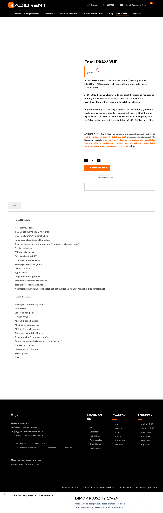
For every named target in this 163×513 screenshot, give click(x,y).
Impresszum (96, 448)
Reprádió (145, 440)
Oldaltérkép (96, 444)
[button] (151, 5)
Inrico (118, 436)
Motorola (119, 444)
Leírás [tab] (14, 205)
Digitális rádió (147, 428)
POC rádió (146, 436)
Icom (117, 432)
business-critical (104, 175)
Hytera (118, 428)
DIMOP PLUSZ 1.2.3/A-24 (96, 498)
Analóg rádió (147, 424)
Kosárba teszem (99, 168)
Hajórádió (145, 444)
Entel (111, 177)
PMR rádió (146, 432)
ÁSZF (92, 427)
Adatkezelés (96, 440)
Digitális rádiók (103, 177)
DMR (112, 175)
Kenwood (120, 440)
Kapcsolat (95, 436)
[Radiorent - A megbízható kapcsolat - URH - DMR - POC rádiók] (27, 5)
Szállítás (94, 432)
